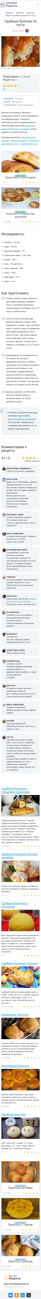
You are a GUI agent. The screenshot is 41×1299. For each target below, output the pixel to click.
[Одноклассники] (16, 1295)
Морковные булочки (15, 1065)
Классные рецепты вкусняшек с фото (8, 4)
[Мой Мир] (22, 1295)
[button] (38, 4)
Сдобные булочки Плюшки (19, 963)
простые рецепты (19, 141)
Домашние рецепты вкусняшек (12, 1277)
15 (4, 89)
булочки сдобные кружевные (22, 419)
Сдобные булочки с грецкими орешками (15, 790)
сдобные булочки (29, 144)
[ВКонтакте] (10, 1295)
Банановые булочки (14, 1014)
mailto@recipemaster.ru (14, 1287)
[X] (29, 1295)
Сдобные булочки (13, 1114)
